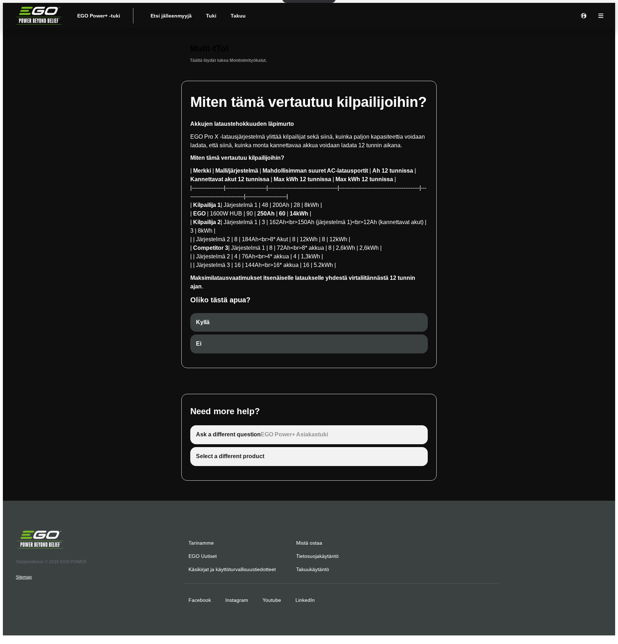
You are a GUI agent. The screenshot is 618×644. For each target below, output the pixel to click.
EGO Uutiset (202, 556)
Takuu (238, 16)
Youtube (272, 600)
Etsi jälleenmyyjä (171, 16)
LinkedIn (305, 600)
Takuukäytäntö (312, 569)
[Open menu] (600, 15)
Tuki (211, 16)
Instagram (236, 600)
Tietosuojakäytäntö (317, 556)
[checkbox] (309, 322)
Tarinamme (201, 543)
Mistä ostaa (309, 543)
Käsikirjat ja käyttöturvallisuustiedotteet (232, 569)
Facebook (199, 600)
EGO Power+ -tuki (98, 16)
